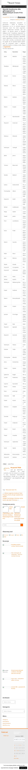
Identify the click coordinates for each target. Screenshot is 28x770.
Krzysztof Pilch (6, 17)
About (4, 464)
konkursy (17, 19)
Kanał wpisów (6, 721)
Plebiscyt (22, 19)
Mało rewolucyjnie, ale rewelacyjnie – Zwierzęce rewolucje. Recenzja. (16, 554)
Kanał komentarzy (6, 723)
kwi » (17, 758)
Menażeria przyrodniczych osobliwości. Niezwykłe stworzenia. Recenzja (17, 672)
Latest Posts (11, 464)
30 (14, 756)
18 (17, 750)
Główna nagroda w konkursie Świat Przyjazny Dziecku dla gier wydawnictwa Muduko (13, 494)
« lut (15, 758)
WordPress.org (6, 725)
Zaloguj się (5, 719)
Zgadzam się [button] (23, 768)
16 (14, 750)
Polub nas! (4, 732)
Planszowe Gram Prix (11, 490)
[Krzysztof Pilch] (7, 470)
